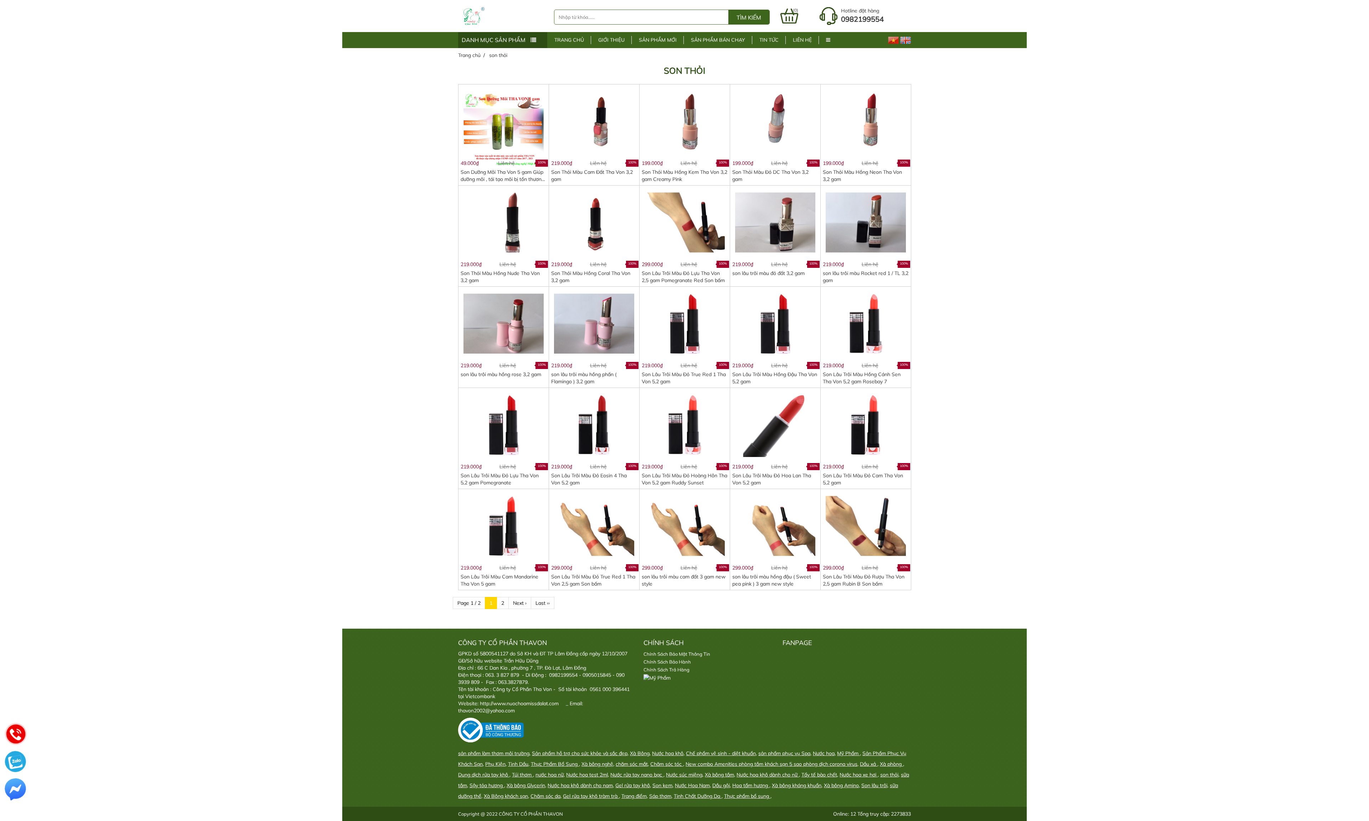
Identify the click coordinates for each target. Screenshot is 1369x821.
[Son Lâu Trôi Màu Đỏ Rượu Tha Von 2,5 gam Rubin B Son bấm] (865, 525)
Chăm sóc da (545, 796)
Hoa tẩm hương (750, 785)
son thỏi (889, 774)
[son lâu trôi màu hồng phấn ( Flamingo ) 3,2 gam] (594, 323)
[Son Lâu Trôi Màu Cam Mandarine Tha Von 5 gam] (503, 525)
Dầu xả (868, 764)
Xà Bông (640, 753)
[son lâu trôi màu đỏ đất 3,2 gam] (775, 222)
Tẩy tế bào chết (819, 774)
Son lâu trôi (874, 785)
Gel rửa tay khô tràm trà (591, 796)
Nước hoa (824, 753)
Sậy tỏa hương (487, 785)
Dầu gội (721, 785)
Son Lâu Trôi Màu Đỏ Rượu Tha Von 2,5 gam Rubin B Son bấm (863, 580)
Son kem (662, 785)
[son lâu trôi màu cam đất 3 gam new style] (684, 525)
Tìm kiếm (749, 17)
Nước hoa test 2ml (587, 774)
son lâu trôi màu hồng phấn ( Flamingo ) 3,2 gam (583, 378)
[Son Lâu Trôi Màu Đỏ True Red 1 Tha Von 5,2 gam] (684, 323)
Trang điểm (634, 796)
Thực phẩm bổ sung (747, 796)
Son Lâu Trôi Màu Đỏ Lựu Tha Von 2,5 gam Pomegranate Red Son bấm (683, 277)
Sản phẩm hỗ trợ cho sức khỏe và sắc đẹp (579, 753)
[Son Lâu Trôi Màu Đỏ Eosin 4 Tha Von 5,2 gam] (594, 424)
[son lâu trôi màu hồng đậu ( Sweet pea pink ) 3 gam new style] (775, 525)
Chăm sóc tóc (666, 764)
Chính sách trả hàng (666, 669)
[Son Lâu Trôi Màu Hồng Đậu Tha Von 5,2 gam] (775, 323)
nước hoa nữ (549, 774)
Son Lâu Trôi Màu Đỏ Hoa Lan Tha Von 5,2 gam (771, 479)
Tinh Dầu (518, 764)
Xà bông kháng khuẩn (796, 785)
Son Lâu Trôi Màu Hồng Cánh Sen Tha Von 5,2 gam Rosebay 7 (862, 378)
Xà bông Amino (841, 785)
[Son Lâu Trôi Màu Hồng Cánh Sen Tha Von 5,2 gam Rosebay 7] (865, 323)
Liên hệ (802, 40)
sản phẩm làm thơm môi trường (493, 753)
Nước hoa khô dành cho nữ (768, 774)
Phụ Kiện (495, 764)
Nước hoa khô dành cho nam (580, 785)
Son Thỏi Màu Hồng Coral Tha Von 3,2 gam (590, 277)
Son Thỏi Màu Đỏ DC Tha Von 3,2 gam (770, 175)
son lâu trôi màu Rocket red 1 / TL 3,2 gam (865, 277)
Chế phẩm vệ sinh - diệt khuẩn (721, 753)
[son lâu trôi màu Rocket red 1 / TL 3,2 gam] (865, 222)
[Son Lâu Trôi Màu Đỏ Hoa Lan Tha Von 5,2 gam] (775, 424)
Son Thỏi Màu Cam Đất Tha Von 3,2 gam (592, 175)
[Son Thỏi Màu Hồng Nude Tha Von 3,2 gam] (503, 222)
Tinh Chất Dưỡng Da (698, 796)
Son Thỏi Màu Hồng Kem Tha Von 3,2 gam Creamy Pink (684, 175)
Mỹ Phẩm (848, 753)
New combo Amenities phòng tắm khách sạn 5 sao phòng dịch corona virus (771, 764)
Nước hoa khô (667, 753)
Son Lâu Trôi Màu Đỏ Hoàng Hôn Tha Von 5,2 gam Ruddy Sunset (684, 479)
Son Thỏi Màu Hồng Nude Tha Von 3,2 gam (500, 277)
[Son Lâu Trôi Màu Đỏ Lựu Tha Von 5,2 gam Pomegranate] (503, 424)
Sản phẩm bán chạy (718, 40)
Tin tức (769, 40)
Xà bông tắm (719, 774)
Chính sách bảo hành (667, 662)
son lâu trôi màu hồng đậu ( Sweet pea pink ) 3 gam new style (771, 580)
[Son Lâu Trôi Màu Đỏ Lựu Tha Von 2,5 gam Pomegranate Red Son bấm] (684, 222)
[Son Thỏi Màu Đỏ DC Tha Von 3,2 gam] (775, 121)
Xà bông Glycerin (526, 785)
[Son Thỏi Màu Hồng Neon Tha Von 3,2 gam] (865, 121)
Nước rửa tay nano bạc (636, 774)
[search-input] (641, 17)
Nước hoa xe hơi (859, 774)
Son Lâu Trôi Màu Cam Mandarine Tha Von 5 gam (499, 580)
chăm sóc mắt (632, 764)
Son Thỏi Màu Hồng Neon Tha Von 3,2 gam (862, 175)
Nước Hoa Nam (692, 785)
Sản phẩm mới (658, 40)
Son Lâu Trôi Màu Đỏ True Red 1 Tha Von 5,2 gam (684, 378)
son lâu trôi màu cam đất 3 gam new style (683, 580)
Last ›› (542, 603)
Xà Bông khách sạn (506, 796)
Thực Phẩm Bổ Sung (555, 764)
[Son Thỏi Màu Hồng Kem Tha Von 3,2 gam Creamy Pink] (684, 121)
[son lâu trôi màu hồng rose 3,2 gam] (503, 323)
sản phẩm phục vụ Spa (784, 753)
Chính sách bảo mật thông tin (677, 654)
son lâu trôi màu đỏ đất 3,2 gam (768, 273)
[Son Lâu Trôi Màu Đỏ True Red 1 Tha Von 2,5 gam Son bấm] (594, 525)
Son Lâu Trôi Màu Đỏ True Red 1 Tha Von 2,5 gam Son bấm (593, 580)
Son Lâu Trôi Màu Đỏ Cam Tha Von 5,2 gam (863, 479)
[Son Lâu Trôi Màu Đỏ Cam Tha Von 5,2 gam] (865, 424)
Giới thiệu (611, 40)
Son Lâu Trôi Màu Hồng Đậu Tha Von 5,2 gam (774, 378)
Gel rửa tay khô (632, 785)
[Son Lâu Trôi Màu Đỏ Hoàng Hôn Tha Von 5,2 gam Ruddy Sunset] (684, 424)
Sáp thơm (660, 796)
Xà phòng (891, 764)
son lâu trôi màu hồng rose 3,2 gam (501, 374)
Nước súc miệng (684, 774)
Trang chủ (569, 40)
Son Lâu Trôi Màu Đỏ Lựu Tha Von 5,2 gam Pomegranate (500, 479)
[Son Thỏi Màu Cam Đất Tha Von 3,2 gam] (594, 121)
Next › (520, 603)
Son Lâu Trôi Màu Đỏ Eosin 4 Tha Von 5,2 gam (589, 479)
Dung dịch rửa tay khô (483, 774)
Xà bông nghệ (597, 764)
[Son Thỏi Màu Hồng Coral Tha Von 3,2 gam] (594, 222)
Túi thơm (522, 774)
